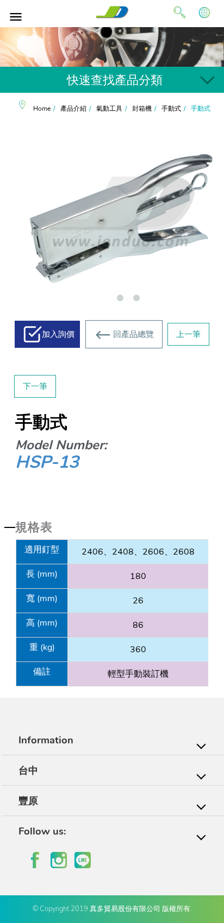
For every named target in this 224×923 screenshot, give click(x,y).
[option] (112, 47)
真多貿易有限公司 (112, 12)
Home (42, 108)
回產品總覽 (133, 334)
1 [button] (120, 300)
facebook (35, 860)
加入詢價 (58, 334)
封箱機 (142, 108)
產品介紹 (73, 108)
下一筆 (35, 386)
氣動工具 (109, 108)
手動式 (171, 108)
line (82, 860)
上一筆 (188, 334)
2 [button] (136, 300)
